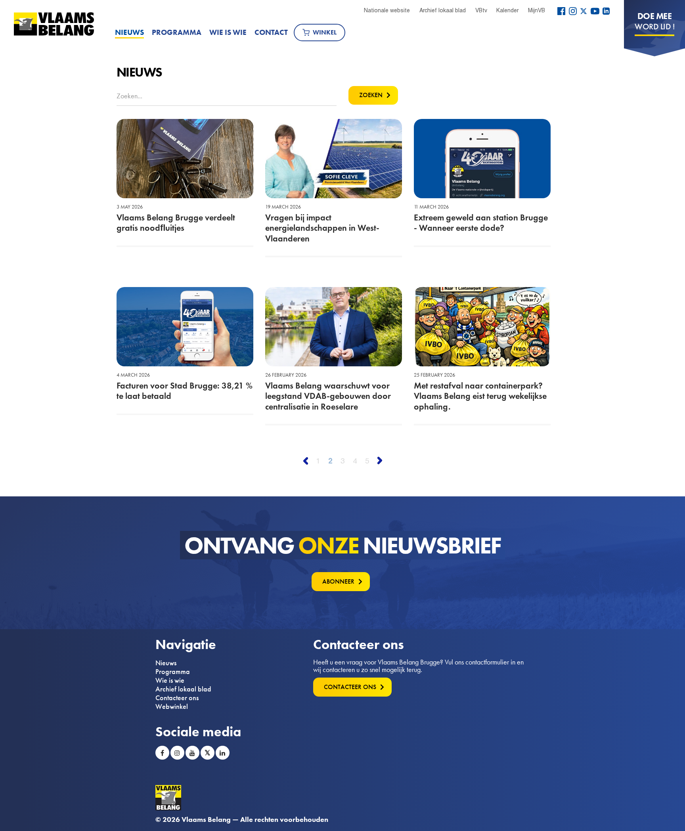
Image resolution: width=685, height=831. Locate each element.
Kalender (507, 10)
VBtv (481, 10)
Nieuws (129, 32)
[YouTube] (595, 11)
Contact (271, 32)
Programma (176, 32)
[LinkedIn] (606, 11)
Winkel (325, 32)
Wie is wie (228, 32)
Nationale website (387, 10)
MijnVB (536, 10)
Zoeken (371, 95)
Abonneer (338, 581)
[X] (583, 11)
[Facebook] (561, 11)
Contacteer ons (177, 697)
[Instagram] (573, 11)
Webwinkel (171, 706)
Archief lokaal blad (442, 10)
